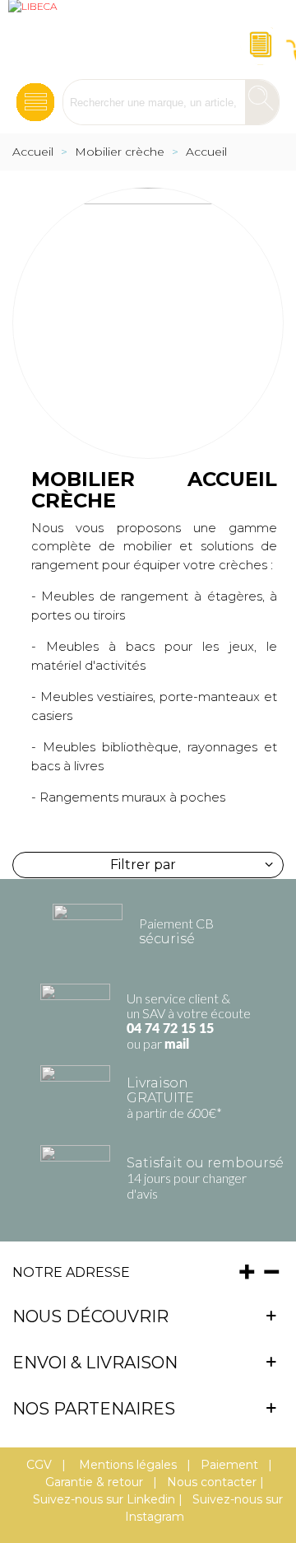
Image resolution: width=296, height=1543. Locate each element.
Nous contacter (212, 1482)
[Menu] (35, 97)
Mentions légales (126, 1464)
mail (176, 1044)
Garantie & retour (94, 1482)
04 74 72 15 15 (170, 1029)
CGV (39, 1464)
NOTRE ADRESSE (71, 1272)
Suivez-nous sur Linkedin (104, 1499)
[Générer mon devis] (258, 39)
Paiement (229, 1464)
